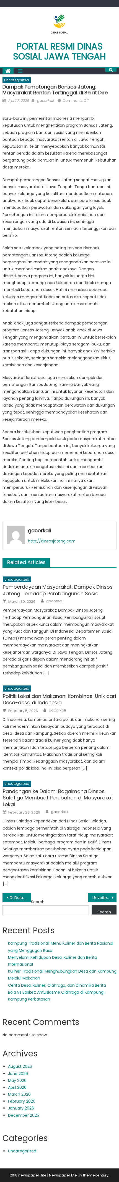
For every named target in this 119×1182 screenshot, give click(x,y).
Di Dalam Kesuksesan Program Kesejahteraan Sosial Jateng (20, 897)
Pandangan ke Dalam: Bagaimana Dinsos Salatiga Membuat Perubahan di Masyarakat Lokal (58, 797)
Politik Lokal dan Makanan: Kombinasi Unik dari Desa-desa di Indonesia (59, 699)
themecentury (95, 1175)
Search (38, 902)
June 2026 (18, 1073)
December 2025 (23, 1115)
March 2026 (19, 1094)
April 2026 (17, 1087)
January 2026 (21, 1108)
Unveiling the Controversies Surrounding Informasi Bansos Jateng (104, 897)
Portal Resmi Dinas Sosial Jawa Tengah (59, 51)
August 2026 (20, 1066)
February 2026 (21, 1101)
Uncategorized (16, 80)
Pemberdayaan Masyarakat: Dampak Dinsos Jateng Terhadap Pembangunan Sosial (58, 590)
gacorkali (45, 100)
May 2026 (17, 1080)
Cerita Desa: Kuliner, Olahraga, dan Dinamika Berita (57, 985)
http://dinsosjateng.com (52, 541)
